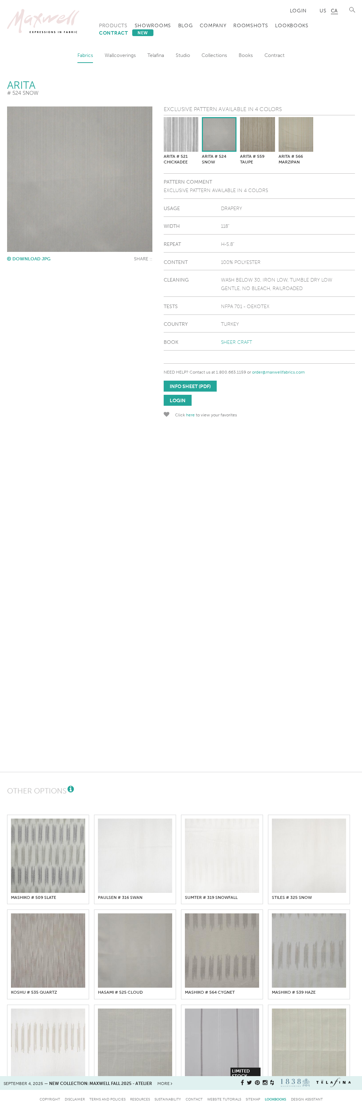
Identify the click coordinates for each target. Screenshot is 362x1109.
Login (298, 10)
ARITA (176, 159)
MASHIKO (33, 897)
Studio (183, 55)
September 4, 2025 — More (87, 1083)
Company (213, 25)
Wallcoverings (120, 55)
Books (246, 55)
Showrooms (153, 25)
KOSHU (34, 992)
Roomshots (250, 25)
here (190, 414)
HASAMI (120, 992)
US (323, 10)
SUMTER (211, 897)
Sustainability (167, 1099)
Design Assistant (307, 1099)
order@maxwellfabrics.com (278, 372)
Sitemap (253, 1099)
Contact (194, 1099)
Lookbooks (291, 25)
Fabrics (85, 55)
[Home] (43, 21)
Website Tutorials (224, 1099)
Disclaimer (75, 1099)
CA (334, 10)
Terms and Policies (107, 1099)
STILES (292, 897)
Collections (214, 55)
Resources (140, 1099)
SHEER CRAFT (236, 342)
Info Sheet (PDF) (190, 386)
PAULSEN (120, 897)
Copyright (50, 1099)
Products (113, 25)
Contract (123, 33)
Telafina (155, 55)
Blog (185, 25)
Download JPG (31, 258)
